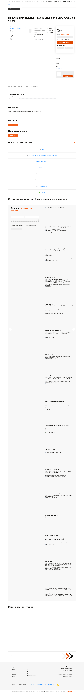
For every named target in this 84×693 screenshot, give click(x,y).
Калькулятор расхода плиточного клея (32, 676)
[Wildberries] (40, 684)
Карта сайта (30, 679)
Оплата (13, 676)
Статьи (28, 669)
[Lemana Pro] (58, 684)
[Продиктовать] (69, 8)
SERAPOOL (56, 96)
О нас (13, 667)
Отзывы (27, 86)
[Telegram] (75, 1)
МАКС (61, 47)
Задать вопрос (68, 76)
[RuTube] (71, 679)
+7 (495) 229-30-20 (66, 1)
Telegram (69, 47)
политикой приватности (62, 691)
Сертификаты (30, 671)
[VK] (65, 679)
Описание (20, 86)
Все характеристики (38, 34)
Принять (70, 691)
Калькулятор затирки (32, 673)
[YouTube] (68, 679)
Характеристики (12, 86)
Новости (13, 669)
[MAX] (72, 1)
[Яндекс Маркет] (49, 684)
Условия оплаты (59, 68)
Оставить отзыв (13, 124)
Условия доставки (59, 60)
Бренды (29, 667)
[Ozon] (32, 684)
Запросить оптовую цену (64, 42)
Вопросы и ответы (15, 678)
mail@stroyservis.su (57, 1)
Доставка (14, 674)
